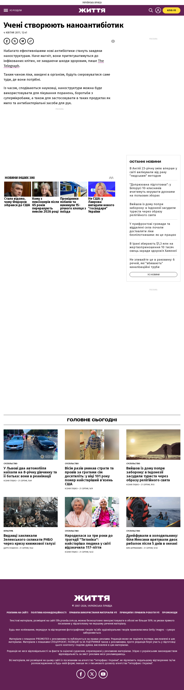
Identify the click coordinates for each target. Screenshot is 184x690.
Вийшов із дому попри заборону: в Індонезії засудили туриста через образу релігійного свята (153, 209)
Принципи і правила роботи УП (139, 612)
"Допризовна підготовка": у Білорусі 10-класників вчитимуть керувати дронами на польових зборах (152, 190)
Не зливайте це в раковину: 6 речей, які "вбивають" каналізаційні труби (152, 263)
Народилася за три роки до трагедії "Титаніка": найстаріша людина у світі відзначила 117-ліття (89, 541)
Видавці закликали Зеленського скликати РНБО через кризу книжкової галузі (29, 539)
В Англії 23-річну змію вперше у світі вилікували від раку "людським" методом (153, 172)
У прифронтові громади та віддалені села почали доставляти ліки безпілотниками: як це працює (153, 229)
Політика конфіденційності (48, 612)
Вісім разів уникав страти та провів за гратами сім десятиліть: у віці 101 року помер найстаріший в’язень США (89, 476)
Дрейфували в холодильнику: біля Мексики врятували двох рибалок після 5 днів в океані (152, 539)
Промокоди (169, 612)
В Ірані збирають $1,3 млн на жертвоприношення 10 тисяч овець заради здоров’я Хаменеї (153, 247)
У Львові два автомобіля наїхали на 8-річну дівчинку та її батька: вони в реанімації (30, 472)
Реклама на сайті (17, 612)
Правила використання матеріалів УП (93, 612)
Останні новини (145, 162)
